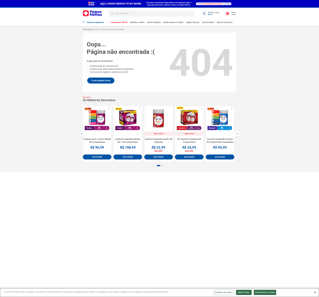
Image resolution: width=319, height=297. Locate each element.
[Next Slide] (237, 134)
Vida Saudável (208, 22)
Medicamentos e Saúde (173, 22)
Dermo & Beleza (154, 22)
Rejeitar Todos (243, 292)
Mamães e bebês (137, 22)
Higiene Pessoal (192, 22)
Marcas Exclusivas (225, 22)
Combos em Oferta (119, 22)
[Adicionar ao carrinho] (97, 156)
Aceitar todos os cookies (265, 292)
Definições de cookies (223, 292)
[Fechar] (315, 292)
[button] (158, 165)
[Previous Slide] (82, 134)
